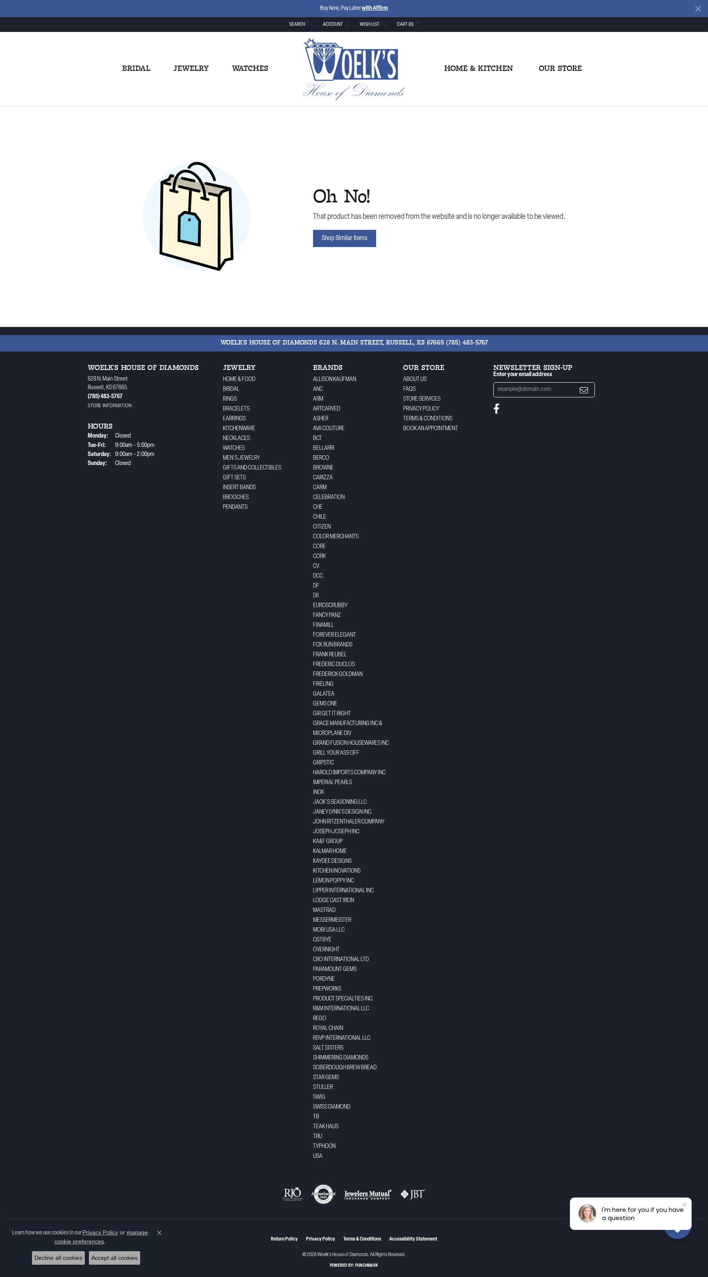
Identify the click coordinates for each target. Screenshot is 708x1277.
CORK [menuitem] (319, 556)
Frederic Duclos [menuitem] (334, 665)
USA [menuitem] (317, 1156)
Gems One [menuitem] (325, 704)
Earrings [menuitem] (234, 419)
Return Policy (284, 1239)
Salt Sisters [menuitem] (328, 1048)
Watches (250, 69)
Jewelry (191, 69)
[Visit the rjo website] (292, 1194)
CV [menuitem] (316, 566)
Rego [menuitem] (319, 1019)
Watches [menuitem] (234, 448)
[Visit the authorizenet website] (323, 1194)
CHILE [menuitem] (319, 517)
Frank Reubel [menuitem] (330, 655)
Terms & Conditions (427, 419)
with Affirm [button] (375, 8)
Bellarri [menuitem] (323, 448)
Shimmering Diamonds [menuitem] (340, 1058)
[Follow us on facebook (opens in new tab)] (496, 409)
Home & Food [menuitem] (239, 380)
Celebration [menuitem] (329, 497)
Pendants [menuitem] (235, 507)
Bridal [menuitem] (231, 389)
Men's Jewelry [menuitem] (241, 458)
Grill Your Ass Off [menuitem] (336, 753)
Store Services (421, 399)
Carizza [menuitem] (323, 478)
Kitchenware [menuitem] (239, 429)
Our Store (560, 69)
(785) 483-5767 (467, 343)
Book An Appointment (430, 429)
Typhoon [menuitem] (324, 1146)
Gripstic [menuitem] (323, 763)
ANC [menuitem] (318, 389)
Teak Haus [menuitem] (325, 1127)
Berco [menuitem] (321, 458)
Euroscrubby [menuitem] (330, 606)
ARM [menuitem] (318, 399)
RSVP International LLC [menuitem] (341, 1038)
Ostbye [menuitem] (322, 940)
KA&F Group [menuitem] (328, 842)
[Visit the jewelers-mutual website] (367, 1194)
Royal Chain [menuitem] (328, 1028)
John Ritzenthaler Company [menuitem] (348, 822)
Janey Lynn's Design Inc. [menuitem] (342, 812)
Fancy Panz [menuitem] (327, 615)
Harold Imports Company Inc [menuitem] (349, 773)
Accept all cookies (114, 1257)
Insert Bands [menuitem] (239, 488)
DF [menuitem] (316, 586)
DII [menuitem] (316, 596)
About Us (415, 380)
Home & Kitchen (478, 69)
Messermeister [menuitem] (332, 920)
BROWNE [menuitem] (323, 468)
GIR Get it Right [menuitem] (332, 714)
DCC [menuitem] (318, 576)
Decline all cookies (58, 1257)
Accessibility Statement (413, 1239)
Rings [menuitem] (230, 399)
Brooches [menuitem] (236, 497)
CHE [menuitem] (317, 507)
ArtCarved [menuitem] (326, 409)
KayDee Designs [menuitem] (332, 861)
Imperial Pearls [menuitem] (332, 783)
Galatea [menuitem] (323, 694)
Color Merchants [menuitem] (336, 537)
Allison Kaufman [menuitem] (334, 380)
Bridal (136, 69)
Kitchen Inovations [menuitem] (337, 871)
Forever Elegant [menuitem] (334, 635)
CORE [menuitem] (319, 547)
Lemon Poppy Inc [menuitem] (333, 881)
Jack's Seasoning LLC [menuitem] (340, 802)
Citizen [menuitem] (322, 527)
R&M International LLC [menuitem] (341, 1009)
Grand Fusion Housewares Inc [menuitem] (351, 743)
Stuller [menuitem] (323, 1087)
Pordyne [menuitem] (324, 979)
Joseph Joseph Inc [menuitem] (336, 832)
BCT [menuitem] (317, 438)
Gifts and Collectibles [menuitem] (252, 468)
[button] (300, 24)
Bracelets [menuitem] (236, 409)
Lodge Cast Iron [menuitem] (333, 901)
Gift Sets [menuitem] (234, 478)
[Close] (698, 9)
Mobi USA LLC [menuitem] (329, 930)
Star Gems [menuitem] (326, 1078)
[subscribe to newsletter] (584, 390)
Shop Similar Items (345, 238)
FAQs (409, 389)
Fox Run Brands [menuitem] (332, 645)
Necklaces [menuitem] (236, 438)
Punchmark (366, 1265)
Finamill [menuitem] (323, 625)
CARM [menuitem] (320, 488)
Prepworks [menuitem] (327, 989)
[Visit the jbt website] (413, 1194)
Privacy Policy (421, 409)
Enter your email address (522, 375)
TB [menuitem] (316, 1117)
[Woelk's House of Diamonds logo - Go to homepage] (354, 69)
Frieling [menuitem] (323, 684)
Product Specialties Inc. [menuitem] (343, 999)
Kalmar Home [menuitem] (330, 851)
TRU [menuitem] (317, 1137)
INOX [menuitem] (318, 792)
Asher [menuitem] (320, 419)
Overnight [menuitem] (326, 950)
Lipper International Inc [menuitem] (343, 891)
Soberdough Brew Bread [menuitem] (345, 1068)
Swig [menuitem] (319, 1097)
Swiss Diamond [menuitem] (331, 1107)
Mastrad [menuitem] (324, 910)
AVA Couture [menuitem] (329, 429)
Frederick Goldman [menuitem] (338, 674)
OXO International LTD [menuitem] (341, 960)
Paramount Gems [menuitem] (334, 969)
